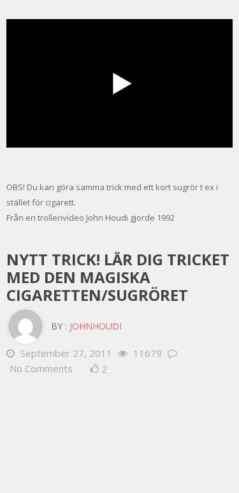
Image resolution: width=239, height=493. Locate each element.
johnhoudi (95, 326)
